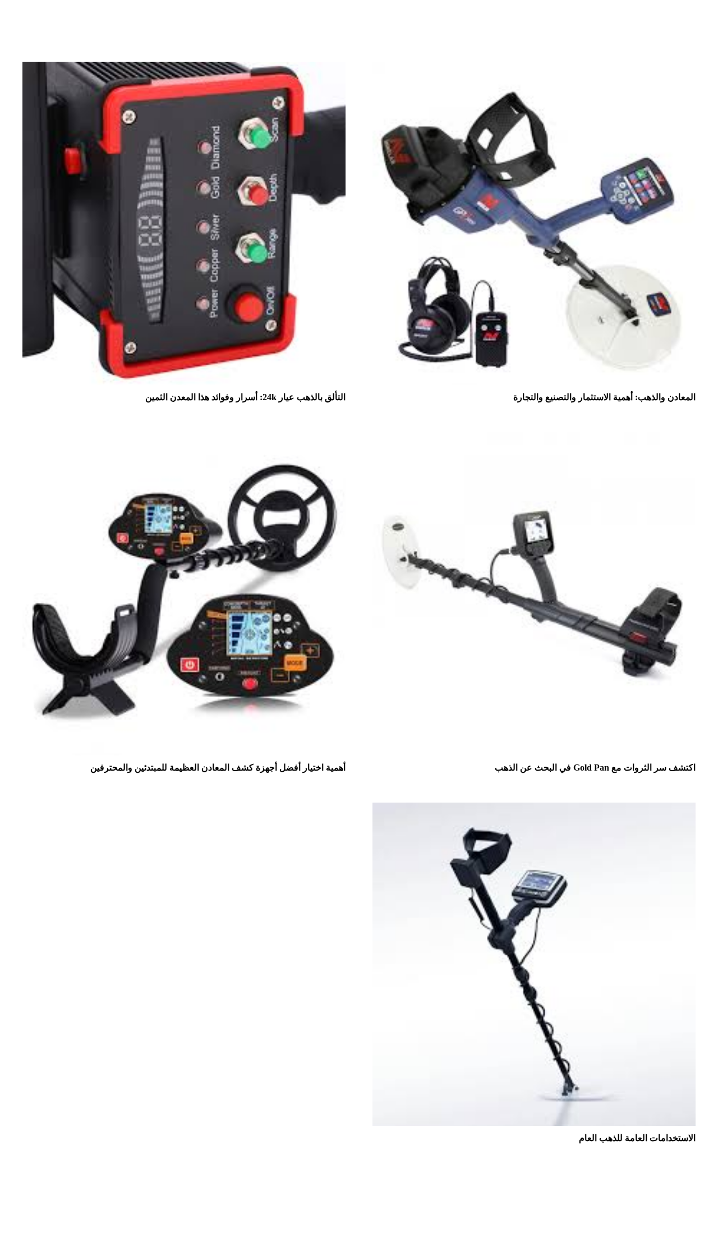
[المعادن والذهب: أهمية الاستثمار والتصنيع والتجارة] (534, 69)
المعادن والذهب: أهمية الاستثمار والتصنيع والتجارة (604, 397)
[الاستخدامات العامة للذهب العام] (534, 810)
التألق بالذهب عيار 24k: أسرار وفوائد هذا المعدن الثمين (245, 397)
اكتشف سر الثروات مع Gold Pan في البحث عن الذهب (595, 767)
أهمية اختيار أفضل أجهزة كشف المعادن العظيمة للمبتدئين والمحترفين (218, 767)
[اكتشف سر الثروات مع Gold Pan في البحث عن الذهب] (534, 440)
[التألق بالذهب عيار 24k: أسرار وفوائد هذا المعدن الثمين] (184, 69)
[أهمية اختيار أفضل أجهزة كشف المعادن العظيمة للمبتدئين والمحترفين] (184, 440)
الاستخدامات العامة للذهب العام (637, 1138)
